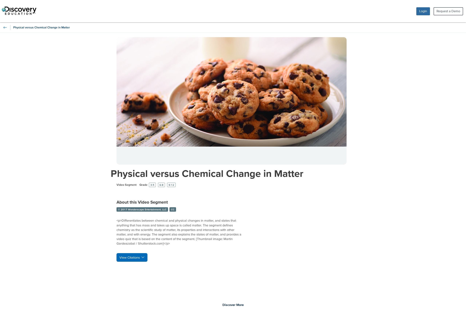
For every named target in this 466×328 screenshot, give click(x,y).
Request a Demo (448, 11)
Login (423, 11)
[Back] (5, 27)
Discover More (233, 305)
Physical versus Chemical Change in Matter (207, 173)
